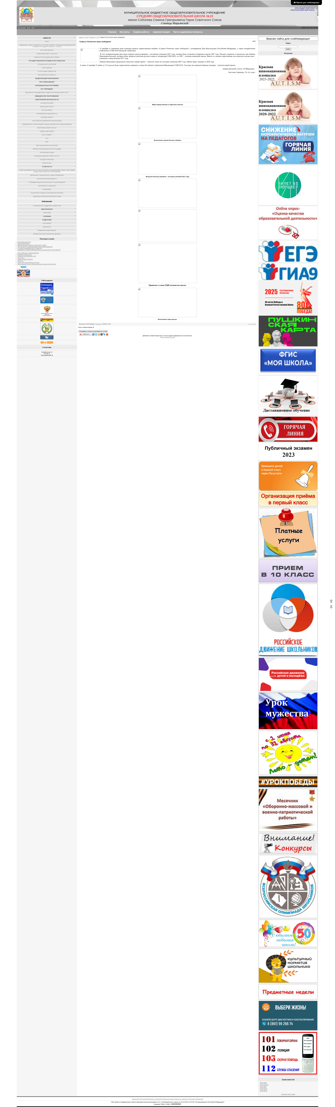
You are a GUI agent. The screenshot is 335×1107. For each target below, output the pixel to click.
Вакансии (199, 1099)
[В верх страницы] (331, 602)
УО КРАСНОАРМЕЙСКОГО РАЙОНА (30, 248)
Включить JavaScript (155, 1099)
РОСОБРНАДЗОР (24, 243)
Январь (92, 37)
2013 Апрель (264, 1085)
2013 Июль (263, 1090)
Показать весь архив (288, 1094)
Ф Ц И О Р (21, 258)
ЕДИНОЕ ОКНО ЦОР (25, 254)
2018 (86, 37)
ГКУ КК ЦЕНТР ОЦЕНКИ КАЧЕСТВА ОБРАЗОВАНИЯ (35, 247)
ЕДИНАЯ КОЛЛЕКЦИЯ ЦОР (27, 256)
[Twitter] (96, 334)
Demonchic (99, 324)
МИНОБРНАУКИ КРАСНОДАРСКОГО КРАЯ (32, 245)
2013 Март (263, 1083)
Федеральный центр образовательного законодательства (37, 264)
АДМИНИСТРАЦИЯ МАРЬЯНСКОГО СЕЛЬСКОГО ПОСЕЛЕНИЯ (39, 250)
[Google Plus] (107, 334)
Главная (81, 37)
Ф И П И (20, 261)
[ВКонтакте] (93, 334)
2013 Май (263, 1087)
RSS (32, 27)
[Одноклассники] (98, 334)
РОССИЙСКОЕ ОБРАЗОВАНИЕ (28, 253)
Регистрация (21, 27)
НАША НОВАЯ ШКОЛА (25, 259)
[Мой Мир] (101, 334)
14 (97, 37)
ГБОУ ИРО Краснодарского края (28, 262)
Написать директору (181, 1099)
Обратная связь (168, 1099)
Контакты (192, 1099)
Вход (28, 27)
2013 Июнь (263, 1088)
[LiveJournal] (104, 334)
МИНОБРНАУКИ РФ (24, 242)
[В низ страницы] (331, 608)
